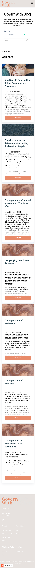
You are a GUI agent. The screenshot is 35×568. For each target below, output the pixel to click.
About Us (4, 551)
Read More (18, 117)
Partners (4, 555)
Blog (17, 530)
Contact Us (20, 551)
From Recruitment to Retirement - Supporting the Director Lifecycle (16, 143)
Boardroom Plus (6, 530)
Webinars (18, 534)
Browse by (7, 31)
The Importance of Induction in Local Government (14, 443)
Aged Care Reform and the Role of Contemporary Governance (17, 83)
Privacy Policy (17, 563)
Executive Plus (6, 537)
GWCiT (4, 540)
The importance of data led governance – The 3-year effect (18, 203)
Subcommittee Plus (7, 534)
